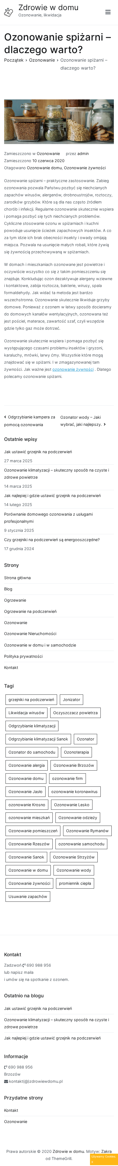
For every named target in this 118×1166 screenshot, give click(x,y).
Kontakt (11, 667)
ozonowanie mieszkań (29, 817)
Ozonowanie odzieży (77, 817)
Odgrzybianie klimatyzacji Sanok (38, 739)
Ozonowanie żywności (85, 167)
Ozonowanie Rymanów (87, 830)
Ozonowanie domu (44, 167)
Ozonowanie (48, 153)
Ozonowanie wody (74, 870)
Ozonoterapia (76, 752)
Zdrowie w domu (48, 7)
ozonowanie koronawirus (74, 791)
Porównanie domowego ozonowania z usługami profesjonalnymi (48, 518)
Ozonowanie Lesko (71, 804)
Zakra (106, 1151)
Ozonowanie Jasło (26, 791)
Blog (8, 589)
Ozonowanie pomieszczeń (33, 830)
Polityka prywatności (23, 656)
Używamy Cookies (103, 1156)
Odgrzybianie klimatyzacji (32, 725)
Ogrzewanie (15, 600)
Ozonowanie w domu (28, 870)
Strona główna (17, 577)
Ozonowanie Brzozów (74, 765)
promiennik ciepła (75, 883)
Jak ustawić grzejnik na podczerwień (38, 451)
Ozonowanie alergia (27, 765)
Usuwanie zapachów (28, 896)
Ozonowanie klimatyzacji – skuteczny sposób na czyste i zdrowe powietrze (56, 473)
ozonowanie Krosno (27, 804)
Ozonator (85, 739)
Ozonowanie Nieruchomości (30, 633)
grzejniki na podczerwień (31, 699)
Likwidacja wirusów (26, 712)
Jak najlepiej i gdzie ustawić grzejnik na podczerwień (52, 495)
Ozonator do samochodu (32, 752)
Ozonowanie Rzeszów (29, 844)
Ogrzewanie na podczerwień (30, 611)
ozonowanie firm (67, 778)
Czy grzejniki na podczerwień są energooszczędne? (52, 539)
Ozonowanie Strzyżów (74, 857)
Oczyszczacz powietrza (75, 712)
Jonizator (71, 699)
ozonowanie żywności (73, 369)
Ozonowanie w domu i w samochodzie (40, 645)
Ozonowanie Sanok (26, 857)
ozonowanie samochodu (81, 844)
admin (83, 153)
